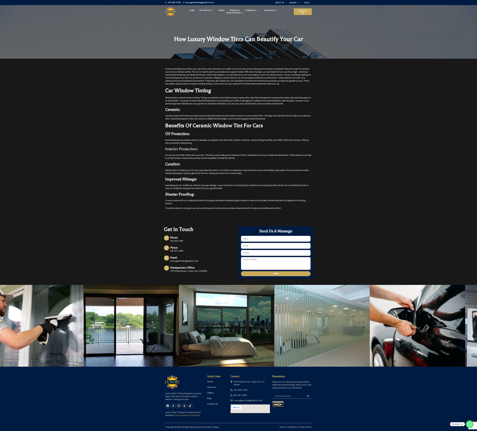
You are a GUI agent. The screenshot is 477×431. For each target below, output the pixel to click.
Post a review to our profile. (187, 415)
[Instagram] (178, 405)
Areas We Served (233, 13)
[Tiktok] (190, 405)
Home (191, 10)
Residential (235, 10)
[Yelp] (184, 405)
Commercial (250, 10)
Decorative (269, 10)
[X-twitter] (173, 405)
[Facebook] (167, 405)
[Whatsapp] (469, 424)
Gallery (292, 2)
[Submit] (308, 396)
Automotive (205, 10)
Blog (306, 2)
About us (279, 2)
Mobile (222, 10)
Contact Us (212, 404)
